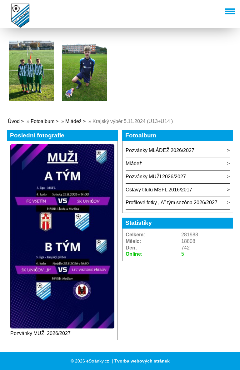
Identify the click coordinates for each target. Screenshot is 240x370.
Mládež (73, 121)
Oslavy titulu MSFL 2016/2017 (159, 189)
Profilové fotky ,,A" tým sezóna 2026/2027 (172, 202)
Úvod (14, 121)
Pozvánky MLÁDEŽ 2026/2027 (160, 150)
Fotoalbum (42, 121)
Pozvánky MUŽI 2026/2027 (40, 333)
